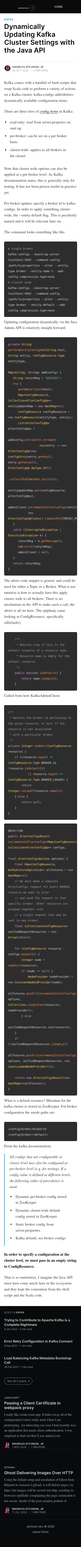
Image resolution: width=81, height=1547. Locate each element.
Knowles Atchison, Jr (28, 66)
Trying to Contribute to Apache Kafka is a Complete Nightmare (37, 1322)
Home (58, 6)
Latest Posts (40, 1531)
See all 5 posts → (18, 1381)
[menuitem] (61, 6)
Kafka (8, 19)
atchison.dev (35, 1526)
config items (49, 111)
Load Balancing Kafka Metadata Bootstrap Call (37, 1360)
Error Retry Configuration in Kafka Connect (38, 1341)
